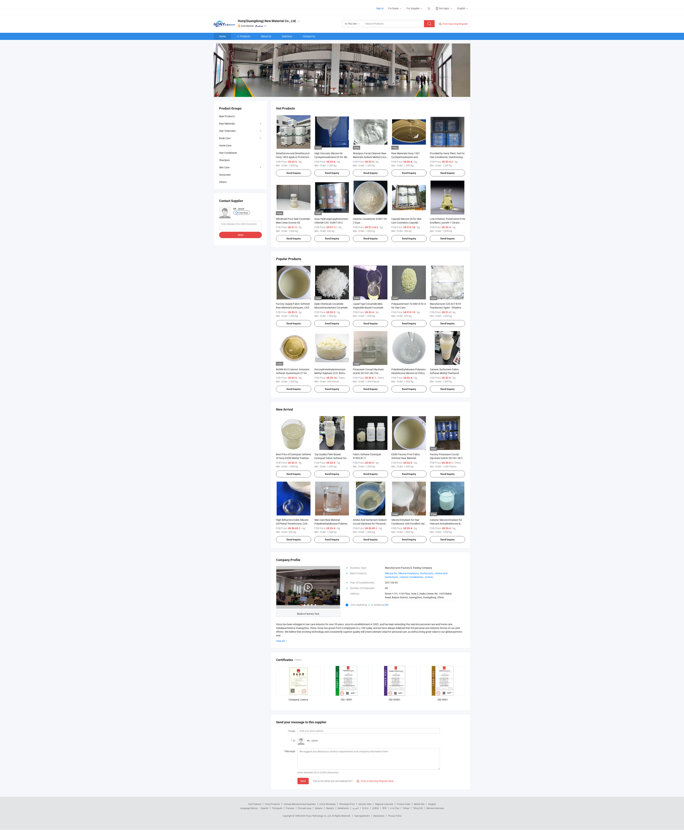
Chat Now (243, 212)
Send (303, 781)
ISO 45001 (394, 699)
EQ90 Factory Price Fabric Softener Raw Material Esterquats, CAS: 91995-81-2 (407, 458)
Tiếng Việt (418, 808)
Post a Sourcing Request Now (375, 781)
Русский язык (304, 808)
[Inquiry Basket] (429, 8)
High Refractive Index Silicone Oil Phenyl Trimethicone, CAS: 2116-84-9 (292, 523)
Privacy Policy (395, 815)
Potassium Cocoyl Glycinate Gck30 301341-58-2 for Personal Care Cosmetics (368, 373)
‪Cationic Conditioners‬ (411, 577)
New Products (227, 116)
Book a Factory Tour (308, 613)
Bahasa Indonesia (435, 808)
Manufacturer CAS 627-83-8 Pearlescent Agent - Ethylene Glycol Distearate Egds (445, 307)
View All (280, 641)
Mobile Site (419, 804)
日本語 (375, 808)
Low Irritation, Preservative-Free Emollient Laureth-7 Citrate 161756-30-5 (447, 222)
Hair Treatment (227, 131)
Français (290, 808)
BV (386, 604)
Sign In (380, 8)
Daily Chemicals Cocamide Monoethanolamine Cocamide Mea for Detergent (331, 307)
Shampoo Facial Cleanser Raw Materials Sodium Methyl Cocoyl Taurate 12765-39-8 (370, 157)
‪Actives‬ (429, 577)
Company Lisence (298, 699)
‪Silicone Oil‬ (391, 573)
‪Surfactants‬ (426, 573)
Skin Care (224, 167)
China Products (272, 804)
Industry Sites (364, 804)
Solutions (287, 36)
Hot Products (254, 804)
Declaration (378, 815)
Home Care (225, 145)
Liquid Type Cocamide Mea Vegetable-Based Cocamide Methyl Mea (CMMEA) (368, 307)
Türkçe (406, 808)
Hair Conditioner (228, 152)
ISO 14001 (346, 699)
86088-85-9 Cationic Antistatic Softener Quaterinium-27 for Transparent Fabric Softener (293, 373)
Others (223, 182)
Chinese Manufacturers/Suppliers (300, 804)
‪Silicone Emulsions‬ (408, 573)
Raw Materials (227, 123)
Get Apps (444, 8)
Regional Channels (384, 804)
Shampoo (224, 160)
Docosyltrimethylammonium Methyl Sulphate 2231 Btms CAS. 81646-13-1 (330, 373)
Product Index (403, 804)
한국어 (365, 808)
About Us (266, 36)
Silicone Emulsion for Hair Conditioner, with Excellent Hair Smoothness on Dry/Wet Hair (408, 523)
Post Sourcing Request (455, 23)
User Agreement (362, 815)
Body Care (224, 138)
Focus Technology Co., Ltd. (319, 815)
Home (222, 36)
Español (264, 808)
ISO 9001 (443, 699)
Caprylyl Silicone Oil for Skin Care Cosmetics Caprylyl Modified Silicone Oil (406, 222)
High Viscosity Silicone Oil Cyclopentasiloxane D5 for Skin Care (331, 157)
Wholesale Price (347, 804)
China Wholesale (327, 804)
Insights (432, 804)
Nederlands (343, 808)
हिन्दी (384, 808)
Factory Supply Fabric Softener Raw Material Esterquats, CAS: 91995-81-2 (293, 307)
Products (245, 36)
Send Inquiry (293, 173)
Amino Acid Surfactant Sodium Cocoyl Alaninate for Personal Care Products (370, 523)
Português (277, 808)
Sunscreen (225, 174)
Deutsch (330, 808)
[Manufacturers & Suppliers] (237, 7)
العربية (355, 808)
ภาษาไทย (394, 808)
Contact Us (309, 36)
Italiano (318, 808)
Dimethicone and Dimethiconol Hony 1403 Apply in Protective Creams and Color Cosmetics (292, 157)
